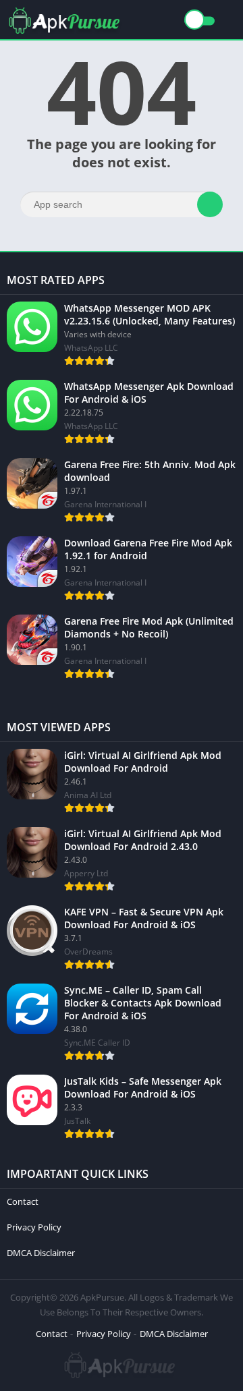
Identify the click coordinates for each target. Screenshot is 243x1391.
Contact (22, 1201)
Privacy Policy (34, 1227)
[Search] (210, 204)
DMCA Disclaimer (41, 1253)
